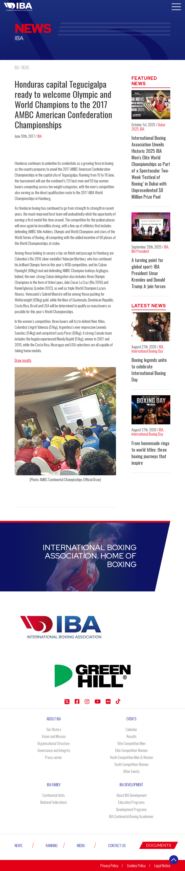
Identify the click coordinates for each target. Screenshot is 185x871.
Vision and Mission (54, 736)
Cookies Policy (136, 865)
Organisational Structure (53, 743)
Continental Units (53, 795)
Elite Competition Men (132, 743)
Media (81, 845)
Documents (158, 845)
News (18, 845)
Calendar (131, 729)
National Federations (53, 802)
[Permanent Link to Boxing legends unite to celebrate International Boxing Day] (151, 326)
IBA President (140, 251)
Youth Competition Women (131, 764)
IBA (39, 136)
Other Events (131, 771)
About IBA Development (131, 795)
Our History (53, 729)
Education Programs (131, 802)
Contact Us (117, 845)
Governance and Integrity (53, 750)
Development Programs (131, 809)
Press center (53, 757)
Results (131, 736)
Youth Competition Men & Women (131, 757)
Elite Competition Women (131, 750)
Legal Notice (162, 865)
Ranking (52, 845)
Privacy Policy (109, 865)
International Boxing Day (147, 351)
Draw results (23, 360)
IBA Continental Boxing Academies (131, 816)
